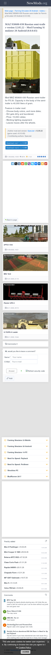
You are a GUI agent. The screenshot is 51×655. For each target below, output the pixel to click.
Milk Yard (7, 274)
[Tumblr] (19, 163)
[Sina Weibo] (45, 163)
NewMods (37, 3)
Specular (31, 130)
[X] (15, 163)
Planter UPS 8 (9, 303)
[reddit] (22, 163)
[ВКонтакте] (35, 163)
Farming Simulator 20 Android (26, 10)
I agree (25, 652)
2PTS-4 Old (8, 245)
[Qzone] (42, 163)
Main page (9, 10)
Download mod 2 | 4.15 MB (16, 147)
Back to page (12, 220)
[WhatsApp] (25, 163)
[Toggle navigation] (5, 3)
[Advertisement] (25, 190)
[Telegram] (12, 163)
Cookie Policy (25, 647)
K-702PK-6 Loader (11, 332)
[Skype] (32, 163)
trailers (42, 10)
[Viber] (29, 163)
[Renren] (39, 163)
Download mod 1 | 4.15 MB (16, 143)
